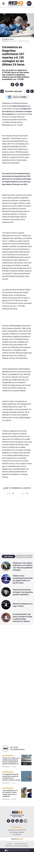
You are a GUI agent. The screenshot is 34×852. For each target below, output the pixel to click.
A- (32, 91)
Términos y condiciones (21, 843)
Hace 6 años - (13, 41)
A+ (28, 91)
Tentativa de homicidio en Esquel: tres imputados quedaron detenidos (23, 592)
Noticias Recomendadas (17, 748)
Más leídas (8, 556)
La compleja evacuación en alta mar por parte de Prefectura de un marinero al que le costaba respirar (11, 778)
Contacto (9, 843)
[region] (17, 511)
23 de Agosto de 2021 (8, 39)
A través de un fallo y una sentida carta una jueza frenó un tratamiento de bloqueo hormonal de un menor (10, 762)
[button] (12, 84)
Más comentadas (24, 556)
